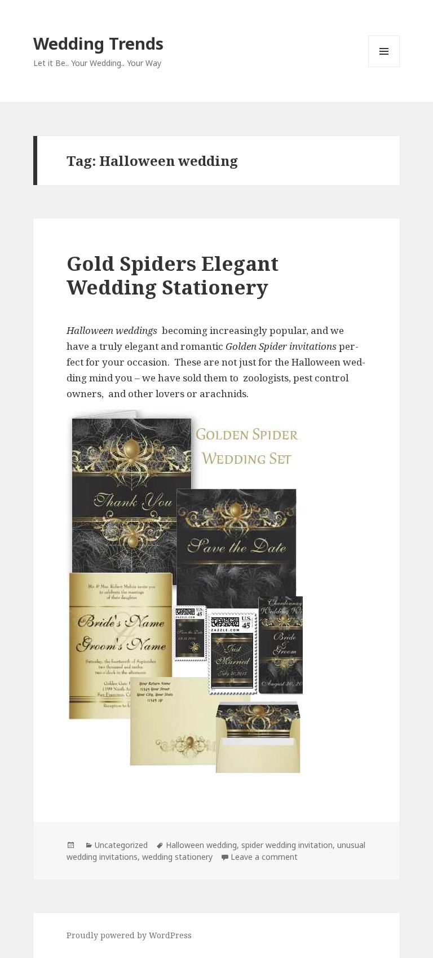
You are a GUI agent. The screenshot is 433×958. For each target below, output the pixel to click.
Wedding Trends (98, 43)
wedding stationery (177, 856)
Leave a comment (264, 856)
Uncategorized (121, 845)
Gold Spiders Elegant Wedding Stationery (173, 275)
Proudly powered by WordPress (129, 935)
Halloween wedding (201, 845)
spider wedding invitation (287, 845)
